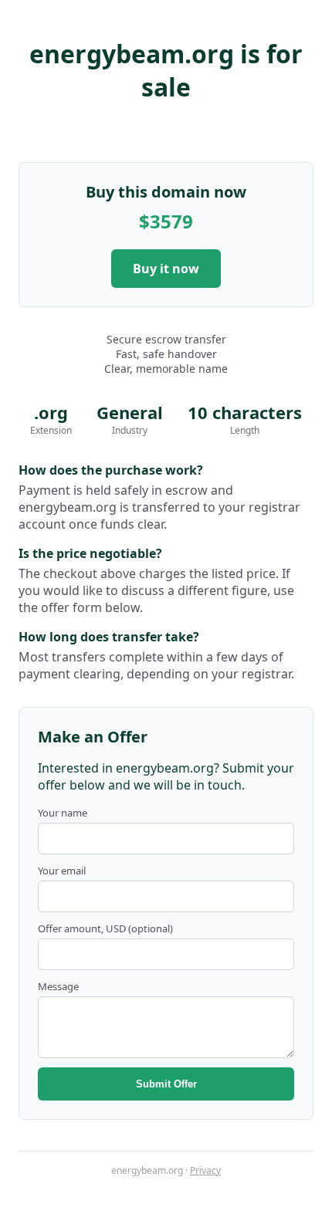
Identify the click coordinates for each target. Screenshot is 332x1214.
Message (58, 986)
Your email (62, 871)
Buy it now (166, 268)
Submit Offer (166, 1084)
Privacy (205, 1170)
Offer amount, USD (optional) (105, 928)
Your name (62, 813)
